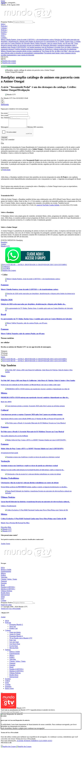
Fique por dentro (15, 632)
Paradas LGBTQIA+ (8, 587)
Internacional (5, 595)
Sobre (3, 597)
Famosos (4, 581)
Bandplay (4, 242)
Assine (3, 3)
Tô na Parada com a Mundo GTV (20, 638)
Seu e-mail (4, 115)
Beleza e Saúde (6, 569)
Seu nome (4, 113)
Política (3, 575)
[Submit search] (34, 22)
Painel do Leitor (6, 605)
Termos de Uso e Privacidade (11, 608)
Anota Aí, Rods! (14, 634)
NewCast (12, 626)
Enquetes (8, 686)
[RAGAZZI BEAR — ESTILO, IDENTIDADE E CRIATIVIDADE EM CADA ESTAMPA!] (34, 265)
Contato (4, 38)
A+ (3, 102)
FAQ (2, 598)
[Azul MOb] (5, 268)
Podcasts (4, 26)
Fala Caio (12, 640)
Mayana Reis (13, 648)
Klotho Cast (13, 628)
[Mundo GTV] (27, 20)
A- (2, 100)
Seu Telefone (5, 118)
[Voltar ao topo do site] (2, 692)
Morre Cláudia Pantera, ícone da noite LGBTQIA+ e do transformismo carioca (27, 39)
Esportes (4, 583)
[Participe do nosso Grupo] (27, 263)
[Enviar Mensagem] (22, 712)
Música (3, 573)
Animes (3, 244)
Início (3, 24)
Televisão (4, 577)
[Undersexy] (5, 266)
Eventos (4, 32)
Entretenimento (6, 571)
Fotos (3, 36)
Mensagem (4, 127)
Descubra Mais (6, 527)
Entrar (3, 1)
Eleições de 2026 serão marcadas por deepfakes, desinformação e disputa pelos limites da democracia (40, 40)
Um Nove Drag (14, 644)
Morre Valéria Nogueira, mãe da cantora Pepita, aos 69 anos (50, 43)
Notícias (4, 30)
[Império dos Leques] (8, 61)
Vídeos (4, 34)
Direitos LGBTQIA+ (8, 589)
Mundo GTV (5, 246)
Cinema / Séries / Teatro (9, 579)
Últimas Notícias (6, 591)
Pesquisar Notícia (7, 22)
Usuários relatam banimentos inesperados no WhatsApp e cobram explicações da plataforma (45, 49)
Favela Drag (13, 646)
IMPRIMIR (5, 105)
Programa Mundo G (16, 624)
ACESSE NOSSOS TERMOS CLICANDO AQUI (34, 741)
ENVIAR (4, 137)
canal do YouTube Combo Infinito (47, 205)
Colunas (4, 28)
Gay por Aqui (14, 642)
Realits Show (5, 593)
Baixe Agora (9, 688)
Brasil (3, 585)
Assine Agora (5, 544)
